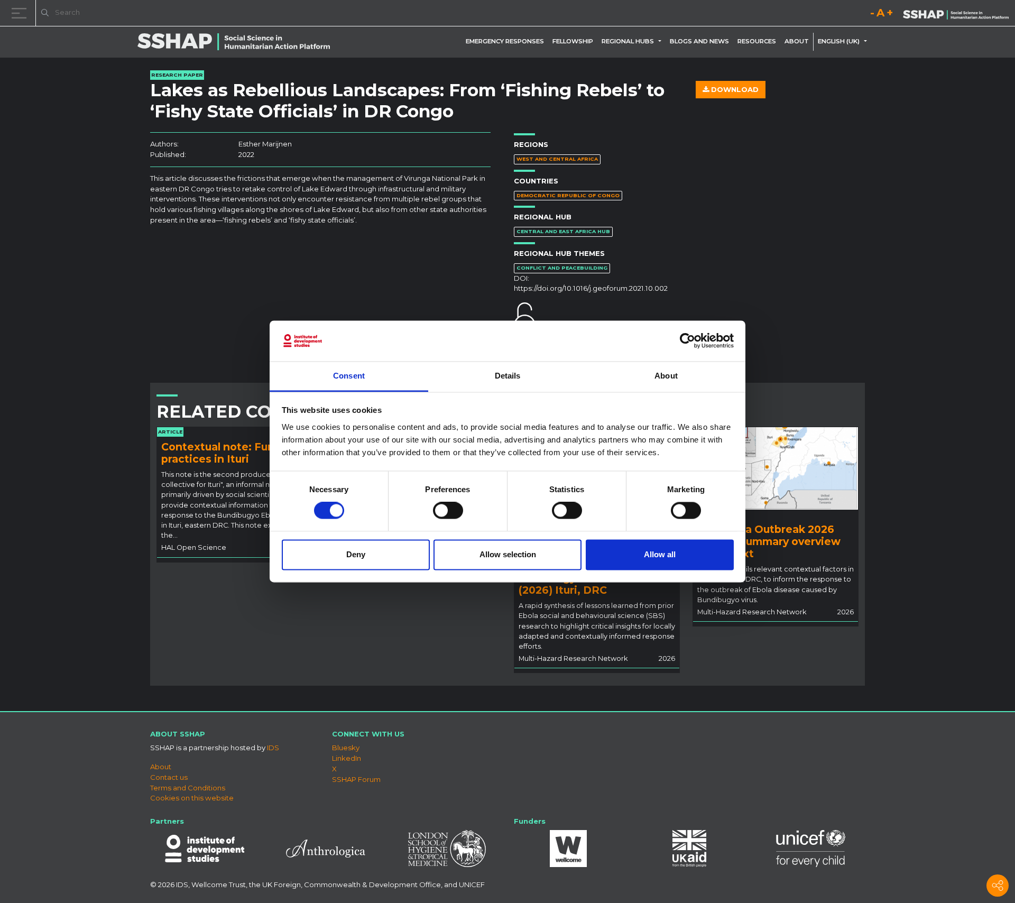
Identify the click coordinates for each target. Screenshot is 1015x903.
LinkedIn (346, 758)
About (797, 41)
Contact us (169, 777)
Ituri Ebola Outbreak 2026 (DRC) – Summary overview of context (769, 541)
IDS (273, 747)
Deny (355, 554)
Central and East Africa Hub (563, 231)
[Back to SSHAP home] (956, 14)
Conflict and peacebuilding (561, 268)
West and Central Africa (557, 159)
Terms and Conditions (187, 788)
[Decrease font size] (872, 14)
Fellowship (572, 41)
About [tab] (666, 375)
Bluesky (345, 747)
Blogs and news (699, 41)
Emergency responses (505, 41)
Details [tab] (508, 375)
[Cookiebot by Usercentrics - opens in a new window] (687, 341)
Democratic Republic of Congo (568, 195)
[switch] (448, 510)
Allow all (660, 554)
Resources (756, 41)
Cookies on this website (192, 798)
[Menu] (21, 13)
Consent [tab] (349, 375)
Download (734, 89)
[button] (662, 41)
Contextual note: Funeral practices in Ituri (227, 452)
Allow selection (507, 554)
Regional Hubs (628, 41)
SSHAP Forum (356, 779)
